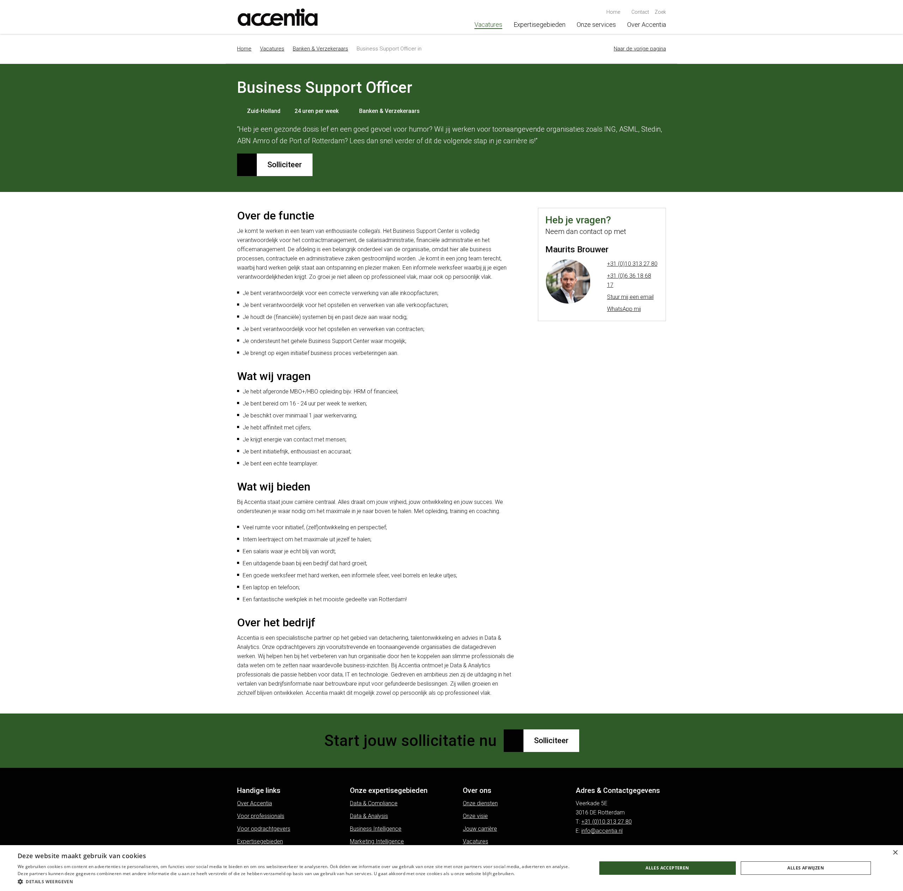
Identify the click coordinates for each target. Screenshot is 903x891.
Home (244, 49)
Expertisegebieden (539, 24)
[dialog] (451, 868)
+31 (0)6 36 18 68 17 (629, 280)
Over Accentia (646, 24)
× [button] (895, 852)
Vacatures (488, 24)
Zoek (660, 12)
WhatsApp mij (624, 309)
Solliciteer (284, 164)
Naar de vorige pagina (640, 49)
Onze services (596, 24)
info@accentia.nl (602, 830)
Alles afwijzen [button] (805, 868)
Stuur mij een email (630, 297)
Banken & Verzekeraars (320, 49)
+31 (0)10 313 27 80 (632, 263)
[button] (299, 881)
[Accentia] (278, 17)
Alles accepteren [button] (667, 868)
